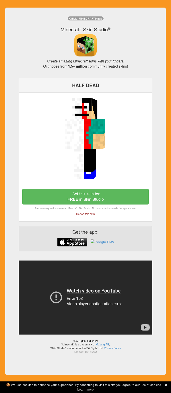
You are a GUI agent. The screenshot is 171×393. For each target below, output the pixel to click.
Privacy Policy (112, 348)
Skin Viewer (91, 351)
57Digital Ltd (83, 341)
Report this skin (85, 214)
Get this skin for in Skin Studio (85, 196)
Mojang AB (102, 344)
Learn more (85, 389)
